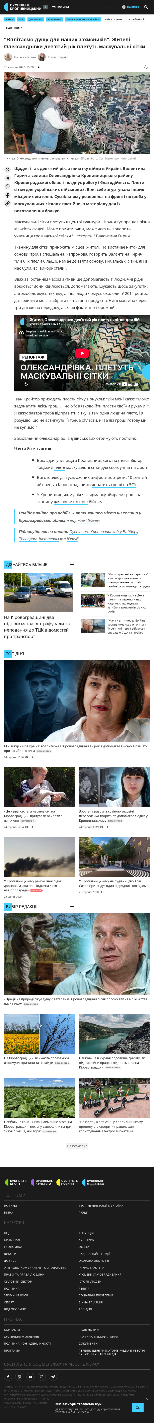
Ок (138, 1407)
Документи (88, 1343)
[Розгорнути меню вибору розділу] (45, 7)
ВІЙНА (9, 19)
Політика (12, 1288)
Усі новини (60, 7)
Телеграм (28, 538)
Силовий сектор (18, 1281)
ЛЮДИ (83, 1212)
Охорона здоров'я (94, 1261)
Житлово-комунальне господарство (35, 1268)
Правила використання (98, 1337)
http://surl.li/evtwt (85, 520)
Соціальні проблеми (96, 1295)
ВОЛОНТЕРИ (54, 19)
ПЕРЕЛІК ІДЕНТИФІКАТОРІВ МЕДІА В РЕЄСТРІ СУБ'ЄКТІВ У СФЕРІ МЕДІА (112, 1352)
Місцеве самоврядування (100, 1274)
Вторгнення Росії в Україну (83, 19)
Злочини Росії (16, 1295)
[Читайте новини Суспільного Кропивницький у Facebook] (8, 1377)
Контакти (12, 1330)
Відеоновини (14, 27)
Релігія (84, 1288)
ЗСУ (21, 19)
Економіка (13, 1247)
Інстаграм (49, 538)
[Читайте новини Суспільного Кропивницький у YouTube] (30, 1377)
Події (8, 1233)
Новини (10, 1206)
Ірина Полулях (58, 57)
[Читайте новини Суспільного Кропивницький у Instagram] (19, 1377)
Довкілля (12, 1261)
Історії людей (136, 19)
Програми (12, 1350)
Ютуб (72, 538)
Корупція (86, 1233)
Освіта (84, 1247)
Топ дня (85, 1309)
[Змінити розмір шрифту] (146, 67)
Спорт (9, 1302)
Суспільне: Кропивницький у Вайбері (103, 531)
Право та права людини (24, 1274)
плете (59, 467)
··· (108, 7)
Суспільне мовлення (21, 1337)
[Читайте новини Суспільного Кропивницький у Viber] (42, 1377)
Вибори (10, 1254)
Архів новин (89, 1330)
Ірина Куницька (25, 57)
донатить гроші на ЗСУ (114, 484)
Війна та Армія (113, 19)
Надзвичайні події (94, 1254)
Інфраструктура (91, 1268)
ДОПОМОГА (35, 19)
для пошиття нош (71, 501)
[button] (7, 169)
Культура (86, 1240)
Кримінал (12, 1240)
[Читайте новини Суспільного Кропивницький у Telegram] (53, 1377)
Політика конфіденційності (27, 1343)
